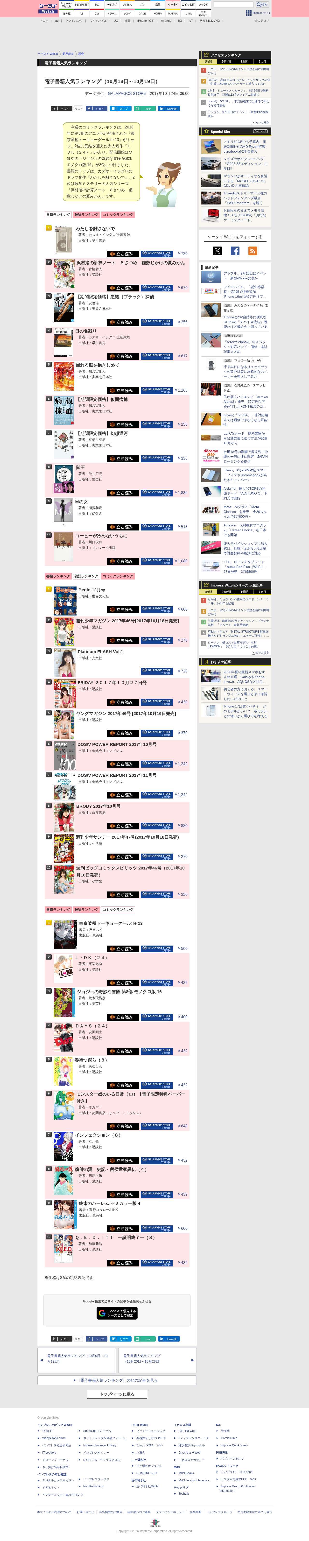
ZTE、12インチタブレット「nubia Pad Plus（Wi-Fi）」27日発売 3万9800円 (246, 566)
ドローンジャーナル (55, 1460)
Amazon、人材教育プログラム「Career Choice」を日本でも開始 (245, 530)
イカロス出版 (182, 1425)
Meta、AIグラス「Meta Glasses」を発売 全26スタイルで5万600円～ (245, 511)
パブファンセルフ (232, 1458)
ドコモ (44, 20)
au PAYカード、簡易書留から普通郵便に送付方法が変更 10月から (247, 438)
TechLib (184, 1493)
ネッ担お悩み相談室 (55, 1467)
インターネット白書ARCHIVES (62, 1495)
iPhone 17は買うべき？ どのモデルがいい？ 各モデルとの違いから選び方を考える (245, 711)
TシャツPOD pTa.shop (237, 1472)
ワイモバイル (98, 20)
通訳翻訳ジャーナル (192, 1445)
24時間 (226, 61)
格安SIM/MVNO (210, 20)
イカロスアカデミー (192, 1460)
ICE (218, 1425)
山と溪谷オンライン (149, 1466)
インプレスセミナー (96, 1452)
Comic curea (229, 1438)
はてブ (124, 108)
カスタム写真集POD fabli (238, 1479)
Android (166, 20)
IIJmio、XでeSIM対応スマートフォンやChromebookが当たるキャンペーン (245, 475)
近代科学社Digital (147, 1486)
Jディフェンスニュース (194, 1438)
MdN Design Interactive (194, 1480)
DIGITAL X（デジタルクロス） (103, 1460)
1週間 (244, 61)
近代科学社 (139, 1480)
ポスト (65, 108)
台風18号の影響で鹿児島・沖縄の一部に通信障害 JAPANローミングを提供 (246, 456)
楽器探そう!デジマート (151, 1438)
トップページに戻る (117, 1394)
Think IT (47, 1431)
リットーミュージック (150, 1431)
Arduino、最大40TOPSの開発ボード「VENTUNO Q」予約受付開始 (245, 493)
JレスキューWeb (190, 1452)
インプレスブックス (96, 1479)
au (57, 20)
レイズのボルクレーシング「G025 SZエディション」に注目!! (246, 163)
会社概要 (195, 1512)
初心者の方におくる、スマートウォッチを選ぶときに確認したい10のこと (245, 694)
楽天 (128, 20)
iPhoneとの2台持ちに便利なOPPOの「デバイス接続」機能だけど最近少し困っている (245, 322)
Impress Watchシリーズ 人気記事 (237, 585)
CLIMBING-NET (146, 1473)
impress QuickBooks (234, 1445)
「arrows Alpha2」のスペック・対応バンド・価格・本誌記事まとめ (245, 346)
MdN (177, 1467)
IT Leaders (49, 1452)
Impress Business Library (99, 1445)
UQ (116, 20)
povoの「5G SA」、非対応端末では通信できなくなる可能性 (246, 420)
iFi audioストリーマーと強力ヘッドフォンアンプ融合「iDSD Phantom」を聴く (245, 198)
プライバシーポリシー (170, 1512)
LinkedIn (172, 108)
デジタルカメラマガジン (58, 1480)
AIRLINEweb (187, 1431)
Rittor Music (140, 1425)
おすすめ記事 (221, 662)
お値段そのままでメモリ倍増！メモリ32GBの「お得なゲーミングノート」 (245, 215)
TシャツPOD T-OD (149, 1445)
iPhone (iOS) (145, 20)
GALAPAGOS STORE (127, 94)
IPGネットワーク (227, 1466)
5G (180, 20)
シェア (100, 108)
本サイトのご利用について (54, 1512)
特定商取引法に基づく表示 (255, 1512)
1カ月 (262, 61)
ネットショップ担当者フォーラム (105, 1438)
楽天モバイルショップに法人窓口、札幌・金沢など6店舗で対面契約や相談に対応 (245, 548)
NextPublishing (93, 1486)
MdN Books (186, 1473)
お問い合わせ (85, 1512)
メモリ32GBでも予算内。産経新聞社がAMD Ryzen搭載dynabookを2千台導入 (245, 146)
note (148, 108)
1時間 (208, 61)
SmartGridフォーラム (97, 1431)
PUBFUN (222, 1452)
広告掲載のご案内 (110, 1512)
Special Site (220, 132)
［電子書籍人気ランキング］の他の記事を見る (117, 1380)
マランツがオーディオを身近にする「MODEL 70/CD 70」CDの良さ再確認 (246, 181)
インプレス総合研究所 (56, 1445)
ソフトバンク (74, 20)
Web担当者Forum (53, 1438)
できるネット (51, 1487)
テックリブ (181, 1487)
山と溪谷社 (139, 1460)
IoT (191, 20)
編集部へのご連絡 (139, 1512)
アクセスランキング (226, 55)
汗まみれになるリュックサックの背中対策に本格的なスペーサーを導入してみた (245, 371)
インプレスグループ (219, 1512)
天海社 (225, 1431)
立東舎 (140, 1452)
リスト (79, 108)
